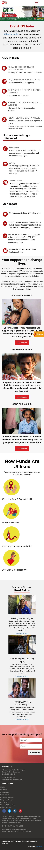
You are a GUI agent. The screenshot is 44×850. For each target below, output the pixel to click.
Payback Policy (6, 800)
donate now (22, 343)
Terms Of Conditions (8, 805)
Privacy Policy (6, 802)
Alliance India (11, 34)
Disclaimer (5, 795)
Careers (4, 789)
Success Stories (7, 797)
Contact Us (5, 792)
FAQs (3, 787)
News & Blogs (6, 807)
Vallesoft (39, 846)
